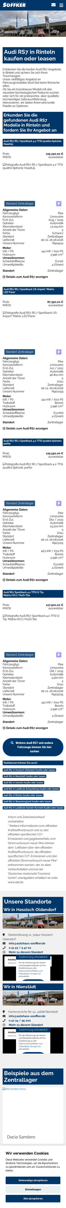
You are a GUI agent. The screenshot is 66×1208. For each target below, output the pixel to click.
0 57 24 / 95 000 (20, 1020)
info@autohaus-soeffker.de (27, 943)
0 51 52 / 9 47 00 (20, 947)
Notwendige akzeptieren (33, 1180)
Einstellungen (33, 1189)
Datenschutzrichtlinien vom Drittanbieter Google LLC (30, 972)
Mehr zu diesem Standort (26, 952)
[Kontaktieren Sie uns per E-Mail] (53, 4)
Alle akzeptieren (33, 1198)
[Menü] (61, 5)
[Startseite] (14, 4)
